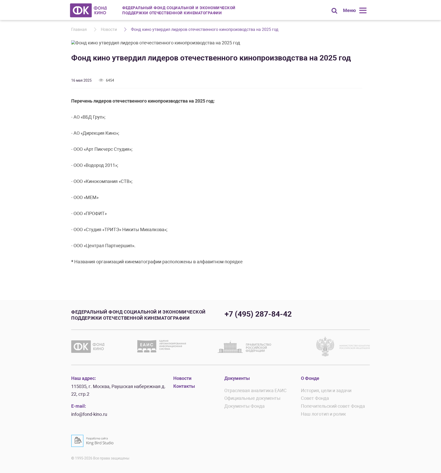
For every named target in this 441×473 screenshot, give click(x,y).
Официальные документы (252, 398)
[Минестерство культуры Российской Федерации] (343, 346)
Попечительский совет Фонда (333, 406)
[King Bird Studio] (92, 441)
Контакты (184, 386)
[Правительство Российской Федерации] (244, 346)
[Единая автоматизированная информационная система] (162, 346)
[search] (334, 10)
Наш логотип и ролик (323, 414)
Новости (109, 29)
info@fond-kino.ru (89, 414)
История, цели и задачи (326, 390)
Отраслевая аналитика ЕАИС (255, 390)
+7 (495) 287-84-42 (258, 313)
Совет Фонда (315, 398)
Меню (349, 10)
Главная (79, 29)
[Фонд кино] (88, 10)
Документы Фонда (244, 406)
